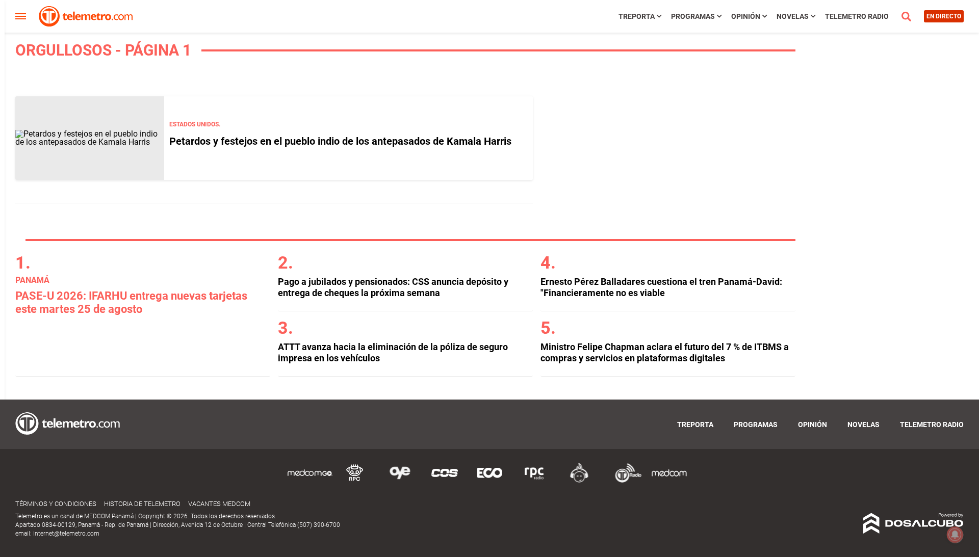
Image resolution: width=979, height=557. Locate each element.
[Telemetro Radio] (624, 481)
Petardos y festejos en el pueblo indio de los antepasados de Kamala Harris (340, 141)
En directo (943, 16)
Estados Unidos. (194, 124)
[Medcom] (669, 481)
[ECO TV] (489, 481)
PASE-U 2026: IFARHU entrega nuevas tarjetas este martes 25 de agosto (131, 302)
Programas (693, 16)
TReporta (637, 16)
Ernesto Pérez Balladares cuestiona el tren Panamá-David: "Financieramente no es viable (661, 287)
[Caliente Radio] (579, 481)
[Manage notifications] (955, 534)
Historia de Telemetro (142, 504)
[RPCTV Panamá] (354, 481)
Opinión (745, 16)
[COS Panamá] (444, 481)
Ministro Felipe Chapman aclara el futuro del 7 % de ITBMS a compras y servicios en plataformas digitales (664, 352)
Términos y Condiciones (55, 504)
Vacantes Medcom (219, 504)
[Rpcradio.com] (534, 481)
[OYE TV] (399, 481)
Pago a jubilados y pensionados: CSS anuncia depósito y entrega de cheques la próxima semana (393, 287)
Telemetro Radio (857, 16)
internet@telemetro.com (66, 533)
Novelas (793, 16)
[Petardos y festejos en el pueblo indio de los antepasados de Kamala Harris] (89, 138)
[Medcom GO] (310, 481)
